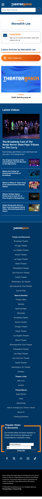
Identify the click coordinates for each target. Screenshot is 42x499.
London (21, 385)
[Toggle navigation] (1, 4)
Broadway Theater (21, 241)
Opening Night (21, 308)
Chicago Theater (21, 245)
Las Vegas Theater (21, 259)
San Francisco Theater (21, 273)
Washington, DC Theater (21, 282)
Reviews (21, 95)
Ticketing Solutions (21, 416)
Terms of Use (17, 489)
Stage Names (21, 394)
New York (21, 381)
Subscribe (21, 450)
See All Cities (21, 291)
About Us (21, 412)
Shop (21, 398)
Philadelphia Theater (21, 268)
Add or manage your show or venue (21, 407)
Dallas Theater (21, 331)
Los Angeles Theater (21, 250)
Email (6, 444)
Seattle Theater (21, 277)
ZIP (5, 447)
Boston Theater (21, 254)
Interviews (21, 313)
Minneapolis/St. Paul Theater (21, 286)
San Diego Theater (21, 353)
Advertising (21, 403)
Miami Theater (21, 264)
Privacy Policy (6, 489)
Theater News (21, 299)
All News (21, 372)
